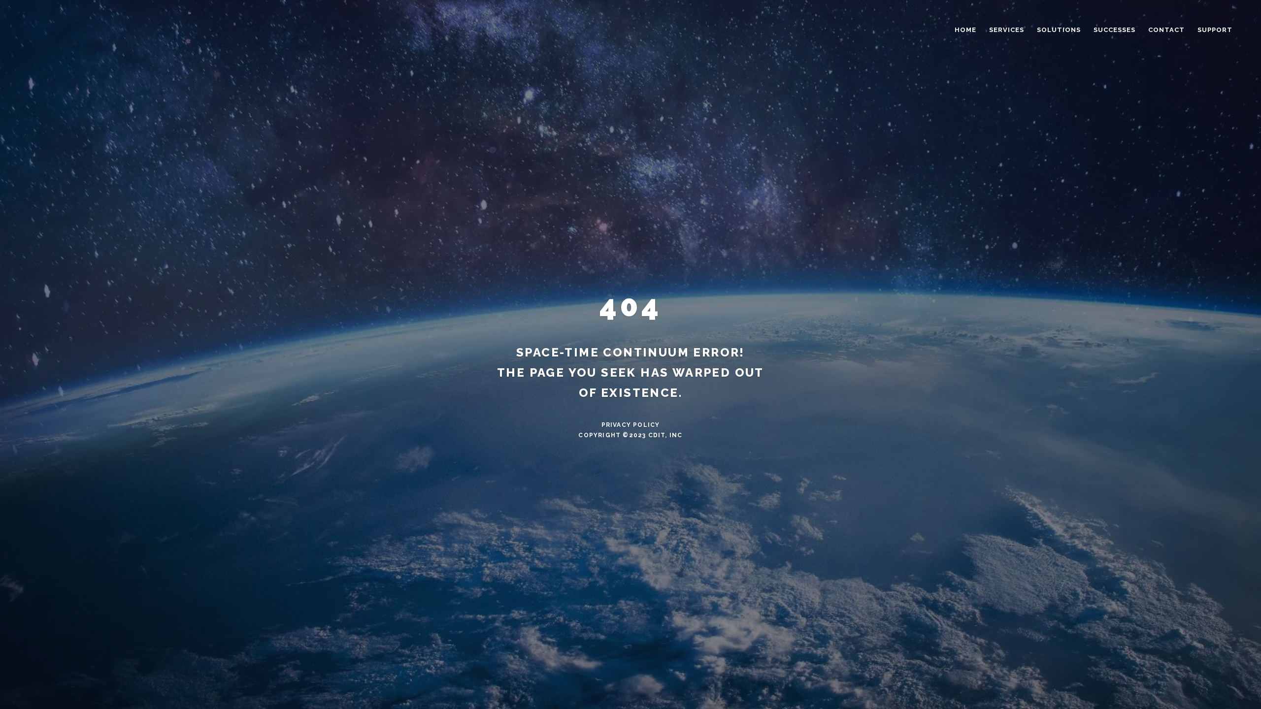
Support (1214, 29)
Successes (1114, 29)
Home (965, 29)
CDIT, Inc (665, 435)
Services (1006, 29)
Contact (1166, 29)
